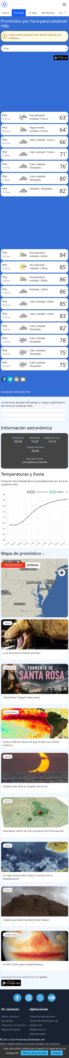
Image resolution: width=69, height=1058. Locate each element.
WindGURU (48, 12)
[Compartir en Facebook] (4, 379)
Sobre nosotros (10, 1016)
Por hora (19, 12)
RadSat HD (36, 1025)
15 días (32, 12)
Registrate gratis (10, 1029)
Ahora (5, 12)
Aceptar (56, 1052)
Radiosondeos (38, 1033)
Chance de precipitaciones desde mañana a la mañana (35, 36)
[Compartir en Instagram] (17, 379)
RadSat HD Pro (38, 1029)
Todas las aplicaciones (42, 1016)
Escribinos (7, 1020)
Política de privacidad (34, 1052)
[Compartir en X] (10, 379)
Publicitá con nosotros (14, 1025)
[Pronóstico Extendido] (4, 4)
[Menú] (64, 4)
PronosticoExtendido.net (44, 1020)
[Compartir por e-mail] (23, 379)
